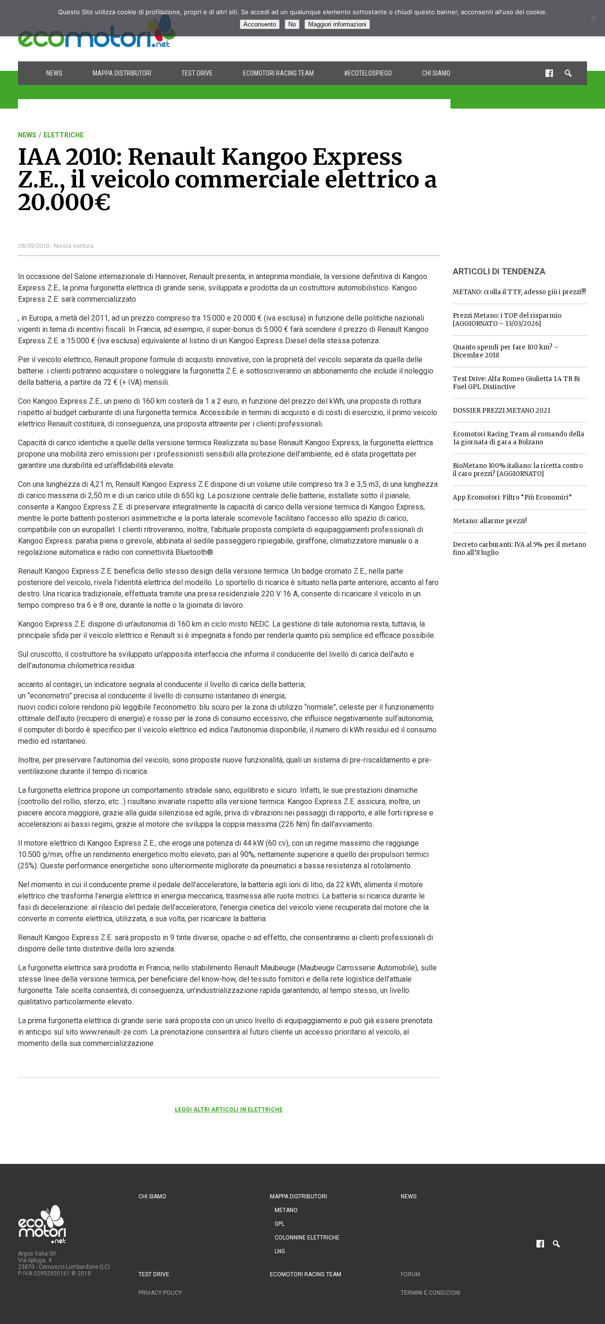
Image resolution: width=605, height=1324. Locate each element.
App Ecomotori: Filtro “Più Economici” (512, 497)
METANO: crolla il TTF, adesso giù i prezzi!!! (519, 292)
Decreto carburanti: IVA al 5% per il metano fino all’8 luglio (519, 549)
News (54, 73)
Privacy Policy (160, 1293)
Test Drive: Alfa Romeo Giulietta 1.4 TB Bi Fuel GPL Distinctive (516, 383)
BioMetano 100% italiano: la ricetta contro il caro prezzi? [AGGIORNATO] (518, 470)
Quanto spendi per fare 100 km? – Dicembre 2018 (506, 351)
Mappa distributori (122, 73)
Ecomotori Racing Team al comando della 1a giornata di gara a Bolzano (518, 438)
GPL (280, 1224)
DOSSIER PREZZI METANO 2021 (501, 411)
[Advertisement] (524, 190)
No (292, 24)
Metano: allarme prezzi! (490, 521)
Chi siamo (436, 73)
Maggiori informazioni (337, 24)
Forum (410, 1274)
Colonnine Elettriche (307, 1237)
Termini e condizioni (430, 1293)
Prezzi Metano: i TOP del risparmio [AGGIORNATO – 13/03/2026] (507, 320)
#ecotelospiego (368, 73)
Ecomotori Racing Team (278, 73)
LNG (280, 1251)
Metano (286, 1210)
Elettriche (63, 135)
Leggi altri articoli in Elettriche (229, 1109)
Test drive (197, 73)
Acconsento (259, 24)
